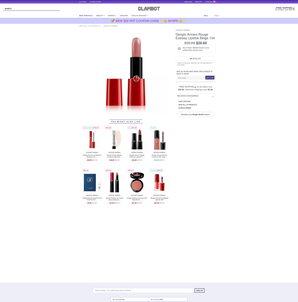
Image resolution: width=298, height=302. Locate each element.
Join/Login (188, 2)
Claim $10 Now (95, 2)
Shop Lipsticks (184, 101)
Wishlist (196, 58)
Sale (217, 15)
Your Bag (210, 2)
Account (82, 2)
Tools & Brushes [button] (139, 15)
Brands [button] (111, 15)
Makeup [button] (99, 15)
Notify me (210, 78)
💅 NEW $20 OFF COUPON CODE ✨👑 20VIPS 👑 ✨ (149, 21)
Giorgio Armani (184, 108)
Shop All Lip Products (187, 105)
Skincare (124, 15)
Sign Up (199, 290)
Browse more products (196, 114)
